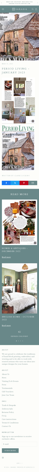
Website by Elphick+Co (26, 467)
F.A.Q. (4, 416)
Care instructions (9, 419)
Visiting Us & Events (10, 381)
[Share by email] (32, 183)
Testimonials (7, 388)
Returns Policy (8, 412)
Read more (6, 257)
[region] (19, 334)
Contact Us (6, 426)
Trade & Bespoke (9, 405)
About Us (5, 374)
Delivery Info (7, 409)
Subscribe (10, 450)
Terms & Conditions (10, 423)
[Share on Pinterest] (24, 183)
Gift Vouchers (7, 392)
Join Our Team (8, 395)
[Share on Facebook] (6, 183)
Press (4, 385)
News (4, 378)
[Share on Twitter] (15, 183)
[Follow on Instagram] (3, 458)
